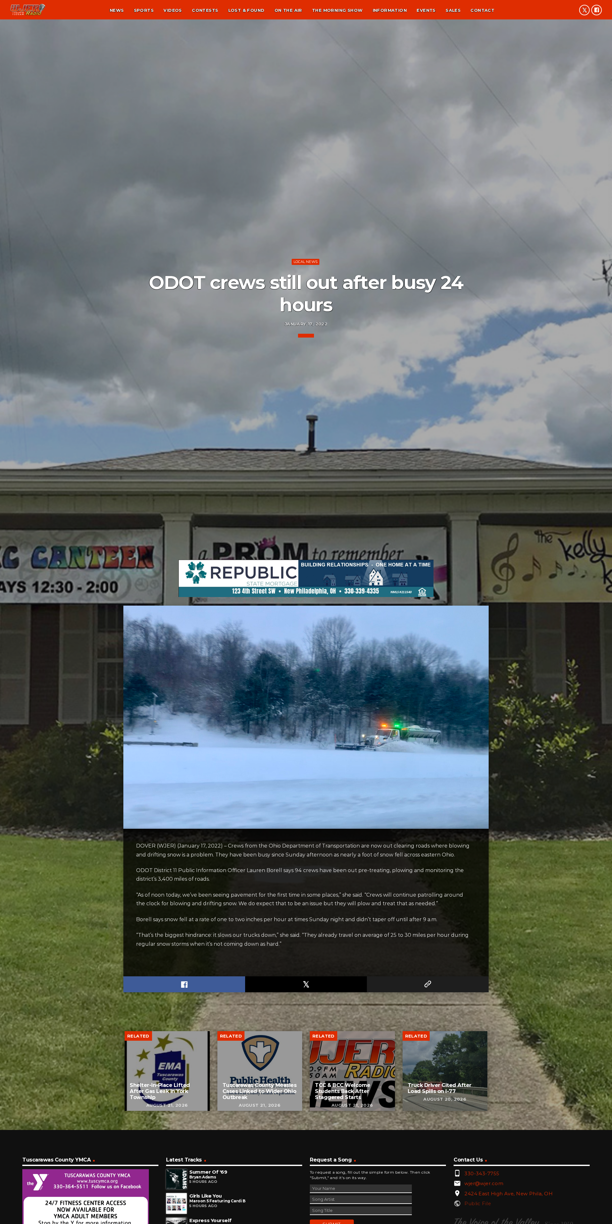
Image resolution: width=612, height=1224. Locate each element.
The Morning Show (337, 10)
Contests (205, 10)
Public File (477, 1203)
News (117, 10)
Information (390, 10)
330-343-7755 (481, 1173)
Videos (173, 10)
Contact (482, 10)
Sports (144, 10)
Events (426, 10)
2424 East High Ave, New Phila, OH (508, 1194)
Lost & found (246, 10)
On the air (288, 10)
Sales (453, 10)
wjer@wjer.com (483, 1183)
